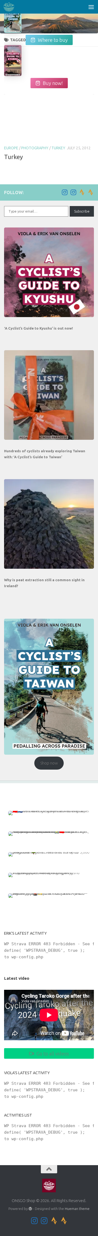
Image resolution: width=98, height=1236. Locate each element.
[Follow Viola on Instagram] (73, 192)
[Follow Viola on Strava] (90, 192)
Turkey (58, 148)
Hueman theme (77, 1208)
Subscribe (82, 211)
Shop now (49, 763)
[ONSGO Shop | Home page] (11, 6)
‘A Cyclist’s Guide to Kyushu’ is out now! (38, 328)
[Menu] (91, 7)
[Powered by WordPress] (30, 1208)
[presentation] (49, 272)
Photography (34, 148)
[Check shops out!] (13, 21)
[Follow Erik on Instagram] (64, 192)
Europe (11, 148)
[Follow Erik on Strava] (82, 192)
